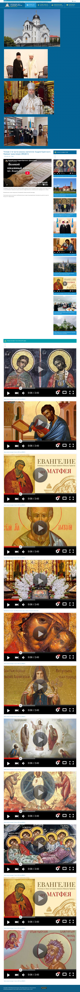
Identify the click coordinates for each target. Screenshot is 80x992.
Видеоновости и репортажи (16, 341)
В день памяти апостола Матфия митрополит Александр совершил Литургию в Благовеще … (64, 333)
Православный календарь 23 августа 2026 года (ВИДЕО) (64, 293)
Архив (74, 1)
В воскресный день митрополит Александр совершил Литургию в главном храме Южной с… (64, 274)
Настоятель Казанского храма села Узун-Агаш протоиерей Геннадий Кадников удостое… (62, 235)
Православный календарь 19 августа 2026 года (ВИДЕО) (14, 769)
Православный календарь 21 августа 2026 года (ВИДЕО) (14, 663)
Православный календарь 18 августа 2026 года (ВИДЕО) (14, 822)
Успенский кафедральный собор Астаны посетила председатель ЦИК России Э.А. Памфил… (63, 215)
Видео (12, 156)
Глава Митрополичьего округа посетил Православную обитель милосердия (64, 313)
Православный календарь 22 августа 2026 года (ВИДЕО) (14, 557)
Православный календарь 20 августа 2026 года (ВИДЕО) (14, 716)
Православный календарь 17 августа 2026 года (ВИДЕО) (14, 875)
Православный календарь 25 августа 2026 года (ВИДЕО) (64, 175)
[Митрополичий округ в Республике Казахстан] (13, 5)
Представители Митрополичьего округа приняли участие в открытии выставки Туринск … (65, 195)
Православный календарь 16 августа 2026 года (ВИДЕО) (14, 928)
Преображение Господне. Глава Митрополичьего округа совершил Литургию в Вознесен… (21, 610)
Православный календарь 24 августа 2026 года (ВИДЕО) (64, 254)
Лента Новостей (62, 152)
